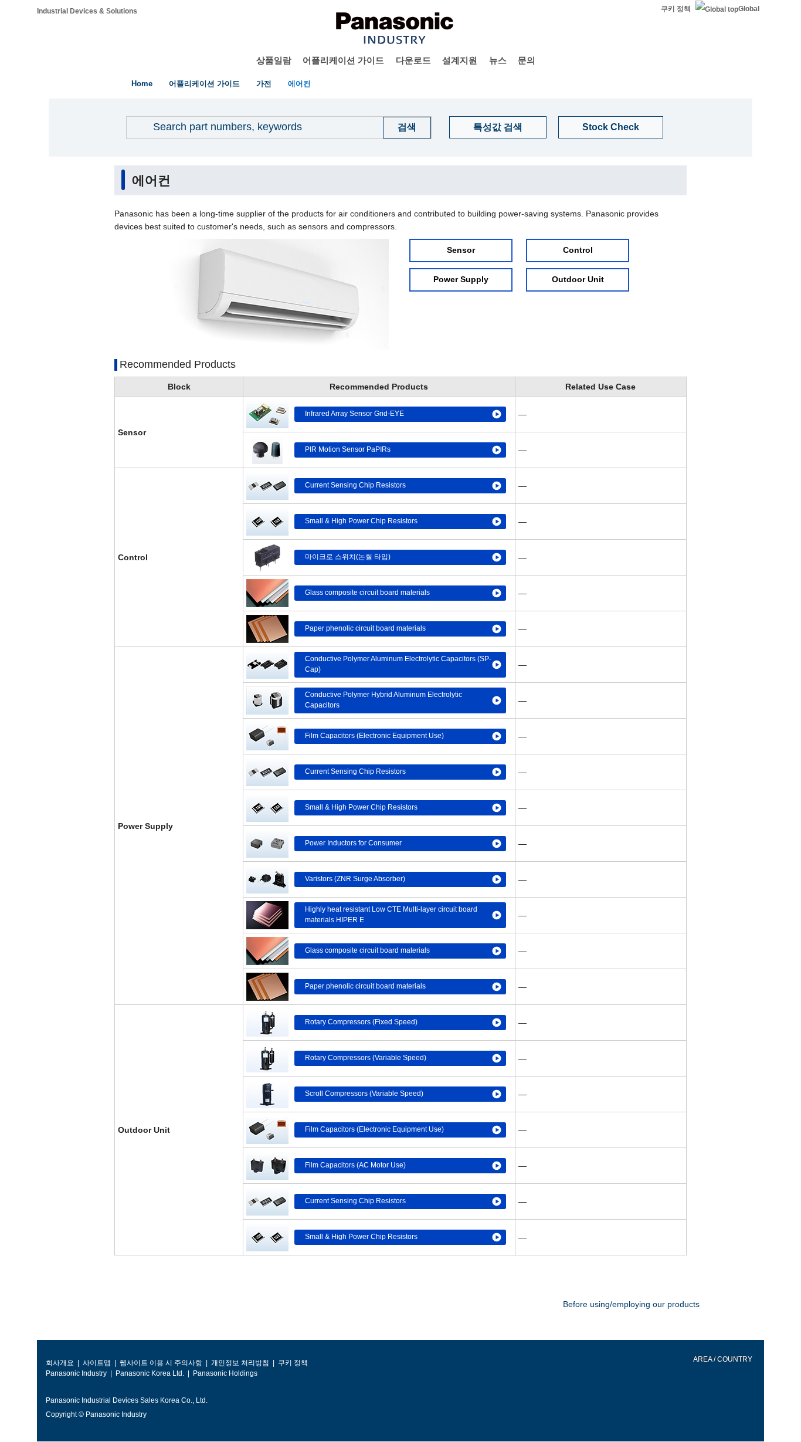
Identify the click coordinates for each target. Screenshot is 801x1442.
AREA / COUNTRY (722, 1359)
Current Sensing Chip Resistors (355, 485)
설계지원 (459, 60)
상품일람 (273, 60)
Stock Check (610, 127)
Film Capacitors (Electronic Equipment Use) (374, 736)
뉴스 (498, 60)
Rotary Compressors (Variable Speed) (365, 1058)
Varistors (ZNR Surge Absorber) (355, 879)
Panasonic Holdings (225, 1373)
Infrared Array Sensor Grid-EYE (354, 413)
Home (141, 83)
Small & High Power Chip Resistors (361, 521)
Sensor (461, 250)
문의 (526, 60)
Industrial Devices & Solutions (87, 11)
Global (748, 9)
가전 (263, 83)
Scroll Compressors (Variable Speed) (364, 1093)
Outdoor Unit (578, 280)
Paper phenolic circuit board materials (365, 628)
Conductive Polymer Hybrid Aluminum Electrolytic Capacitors (383, 699)
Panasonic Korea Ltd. (150, 1373)
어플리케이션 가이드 (343, 60)
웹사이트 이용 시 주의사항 (161, 1363)
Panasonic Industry (76, 1373)
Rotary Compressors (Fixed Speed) (361, 1022)
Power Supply (460, 280)
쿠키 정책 (676, 9)
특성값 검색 (497, 127)
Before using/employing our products (631, 1304)
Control (578, 250)
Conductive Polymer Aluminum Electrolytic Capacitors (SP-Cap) (398, 664)
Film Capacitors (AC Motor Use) (355, 1165)
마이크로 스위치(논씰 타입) (348, 557)
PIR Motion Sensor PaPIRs (348, 449)
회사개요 (60, 1363)
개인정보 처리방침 (240, 1363)
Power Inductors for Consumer (353, 843)
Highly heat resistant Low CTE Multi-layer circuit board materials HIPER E (391, 914)
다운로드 (413, 60)
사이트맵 (97, 1363)
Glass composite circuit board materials (367, 592)
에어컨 (299, 83)
